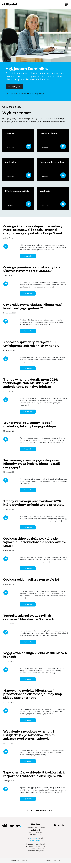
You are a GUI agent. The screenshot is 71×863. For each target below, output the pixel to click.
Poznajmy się (14, 87)
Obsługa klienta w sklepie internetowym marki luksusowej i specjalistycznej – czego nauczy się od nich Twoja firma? (34, 229)
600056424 (34, 838)
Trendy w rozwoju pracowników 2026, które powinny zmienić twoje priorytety (33, 502)
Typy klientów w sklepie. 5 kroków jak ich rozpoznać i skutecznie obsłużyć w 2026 (35, 774)
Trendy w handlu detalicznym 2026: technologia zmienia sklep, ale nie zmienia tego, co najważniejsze (30, 383)
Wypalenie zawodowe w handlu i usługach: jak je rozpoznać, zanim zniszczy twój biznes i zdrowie (29, 735)
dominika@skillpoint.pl (33, 93)
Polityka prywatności (53, 860)
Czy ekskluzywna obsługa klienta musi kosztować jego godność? (32, 306)
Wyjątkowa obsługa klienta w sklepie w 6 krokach (35, 654)
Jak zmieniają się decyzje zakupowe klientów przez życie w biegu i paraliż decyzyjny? (31, 463)
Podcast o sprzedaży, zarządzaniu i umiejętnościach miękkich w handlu (31, 343)
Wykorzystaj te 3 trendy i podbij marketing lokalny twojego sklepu (29, 424)
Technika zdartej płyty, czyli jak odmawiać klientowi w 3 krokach (28, 617)
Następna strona (43, 810)
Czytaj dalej (27, 256)
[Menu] (66, 4)
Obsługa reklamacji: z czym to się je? (31, 579)
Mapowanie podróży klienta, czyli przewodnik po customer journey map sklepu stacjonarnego (32, 694)
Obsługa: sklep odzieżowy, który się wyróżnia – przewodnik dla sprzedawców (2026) (34, 542)
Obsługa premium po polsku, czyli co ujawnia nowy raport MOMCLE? (31, 269)
